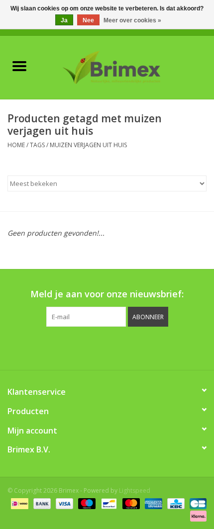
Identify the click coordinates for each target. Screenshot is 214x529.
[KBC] (175, 503)
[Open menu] (19, 66)
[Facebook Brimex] (62, 347)
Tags (37, 145)
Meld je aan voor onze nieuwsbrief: (107, 294)
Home (16, 145)
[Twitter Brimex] (80, 347)
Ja (64, 20)
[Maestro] (86, 503)
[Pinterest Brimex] (98, 347)
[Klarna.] (197, 515)
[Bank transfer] (41, 503)
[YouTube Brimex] (116, 347)
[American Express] (152, 503)
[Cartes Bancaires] (196, 503)
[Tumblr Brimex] (134, 347)
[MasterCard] (130, 503)
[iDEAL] (18, 503)
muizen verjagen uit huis (88, 145)
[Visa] (63, 503)
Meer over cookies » (132, 20)
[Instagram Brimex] (152, 347)
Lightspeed (134, 490)
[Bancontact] (108, 503)
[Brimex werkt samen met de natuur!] (126, 66)
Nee (88, 20)
